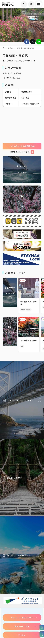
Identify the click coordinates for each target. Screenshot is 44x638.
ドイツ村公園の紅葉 (28, 340)
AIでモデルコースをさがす (22, 400)
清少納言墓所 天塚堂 (28, 302)
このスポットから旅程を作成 (22, 146)
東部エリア (22, 169)
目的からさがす (22, 477)
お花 (22, 199)
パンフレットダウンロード (22, 618)
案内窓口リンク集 (22, 626)
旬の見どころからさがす (22, 555)
